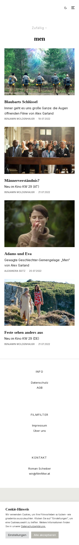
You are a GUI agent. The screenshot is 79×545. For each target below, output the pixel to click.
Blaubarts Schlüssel (21, 102)
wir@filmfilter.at (39, 473)
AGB (40, 387)
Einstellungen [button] (17, 535)
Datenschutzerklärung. (33, 526)
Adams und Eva (18, 254)
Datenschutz (39, 382)
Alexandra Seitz (14, 271)
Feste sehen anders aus (23, 332)
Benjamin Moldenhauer (19, 118)
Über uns (39, 430)
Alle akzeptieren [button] (45, 535)
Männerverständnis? (22, 180)
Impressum (39, 425)
